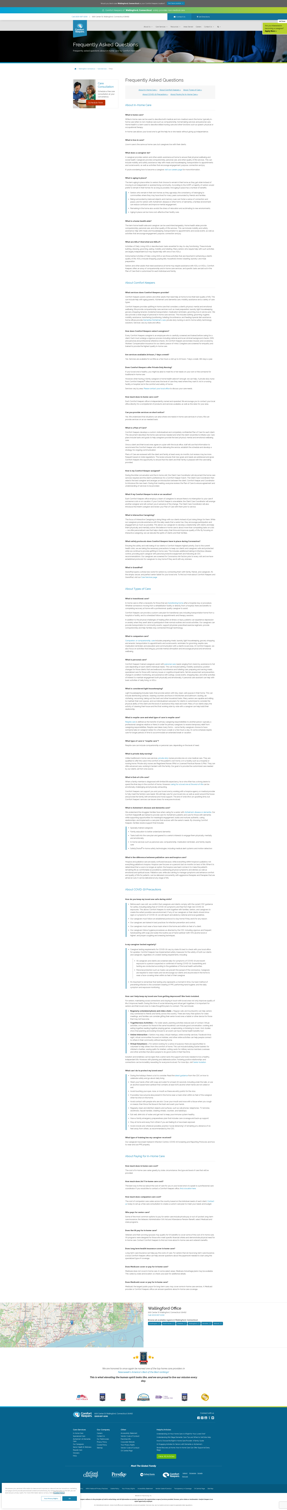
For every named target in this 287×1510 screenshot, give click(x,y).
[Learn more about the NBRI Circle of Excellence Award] (205, 1400)
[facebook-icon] (198, 1418)
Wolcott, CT (218, 1323)
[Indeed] (209, 1418)
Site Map (210, 1488)
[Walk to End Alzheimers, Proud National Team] (164, 1399)
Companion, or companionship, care (140, 641)
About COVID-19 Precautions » (155, 94)
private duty (163, 758)
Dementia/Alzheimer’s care (154, 320)
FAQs (111, 69)
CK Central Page (127, 1451)
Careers (198, 27)
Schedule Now (95, 102)
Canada (199, 1473)
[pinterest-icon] (202, 1418)
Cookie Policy (102, 1445)
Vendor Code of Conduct (130, 1436)
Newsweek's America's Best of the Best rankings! (143, 1372)
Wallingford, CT (194, 1323)
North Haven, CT (169, 1323)
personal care (170, 664)
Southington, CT (154, 1323)
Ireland (185, 1473)
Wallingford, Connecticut (87, 69)
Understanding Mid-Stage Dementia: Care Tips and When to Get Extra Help (184, 1437)
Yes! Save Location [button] (175, 3)
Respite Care (77, 1450)
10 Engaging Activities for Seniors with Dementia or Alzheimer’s (179, 1444)
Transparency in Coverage (182, 1488)
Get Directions (204, 17)
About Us (147, 27)
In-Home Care (78, 1433)
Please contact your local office (157, 388)
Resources (174, 27)
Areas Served (188, 27)
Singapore (192, 1473)
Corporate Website (128, 1442)
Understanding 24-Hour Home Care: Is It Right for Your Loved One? (181, 1434)
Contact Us (208, 27)
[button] (148, 27)
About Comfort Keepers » (170, 90)
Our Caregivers (78, 1444)
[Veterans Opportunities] (82, 1401)
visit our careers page (173, 170)
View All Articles (166, 1456)
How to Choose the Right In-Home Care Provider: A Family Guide (180, 1441)
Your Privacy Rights (128, 1445)
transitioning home (175, 603)
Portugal (185, 1476)
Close (283, 21)
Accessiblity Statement (129, 1433)
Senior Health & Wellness (82, 1447)
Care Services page (149, 577)
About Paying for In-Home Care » (184, 94)
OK (70, 1498)
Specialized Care (79, 1436)
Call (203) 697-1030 (79, 17)
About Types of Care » (192, 90)
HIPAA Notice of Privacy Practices (97, 1488)
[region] (41, 1495)
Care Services (160, 27)
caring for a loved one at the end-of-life (186, 784)
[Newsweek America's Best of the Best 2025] (123, 1401)
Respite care (130, 722)
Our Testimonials (103, 1439)
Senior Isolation (199, 1062)
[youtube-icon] (205, 1418)
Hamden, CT (206, 1323)
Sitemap (100, 1448)
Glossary (76, 1453)
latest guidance (181, 1075)
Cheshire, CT (181, 1323)
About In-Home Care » (148, 90)
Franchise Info (126, 1439)
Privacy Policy (102, 1442)
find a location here (188, 1188)
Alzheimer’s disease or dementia (198, 812)
